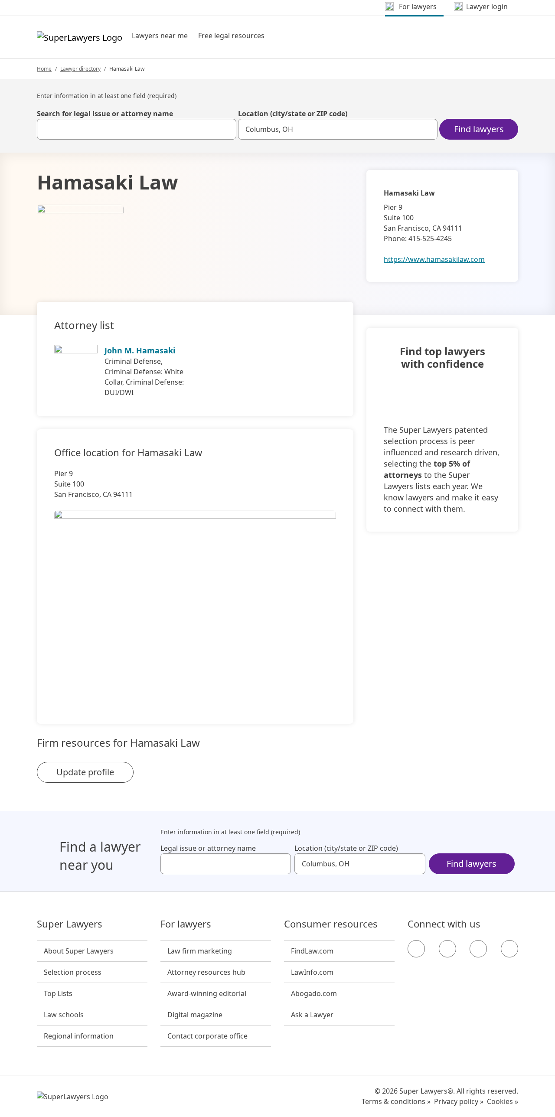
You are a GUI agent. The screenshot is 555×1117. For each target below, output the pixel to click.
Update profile (85, 772)
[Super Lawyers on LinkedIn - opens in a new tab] (509, 948)
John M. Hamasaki (139, 350)
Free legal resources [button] (231, 35)
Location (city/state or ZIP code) (292, 113)
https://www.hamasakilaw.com (434, 259)
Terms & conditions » (396, 1101)
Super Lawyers (69, 924)
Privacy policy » (458, 1101)
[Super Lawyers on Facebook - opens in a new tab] (416, 948)
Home (44, 68)
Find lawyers (479, 129)
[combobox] (136, 129)
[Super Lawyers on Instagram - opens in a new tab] (447, 948)
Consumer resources (331, 924)
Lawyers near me (160, 35)
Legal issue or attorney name (208, 848)
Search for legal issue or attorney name (105, 113)
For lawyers (185, 924)
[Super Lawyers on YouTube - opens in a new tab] (478, 948)
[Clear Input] (226, 129)
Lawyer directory (80, 68)
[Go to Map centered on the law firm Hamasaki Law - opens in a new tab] (195, 602)
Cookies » (502, 1101)
